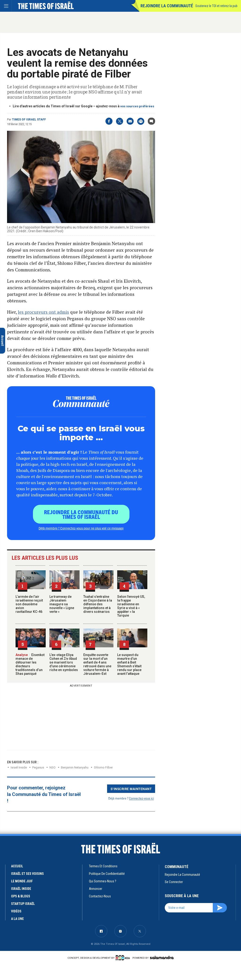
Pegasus (38, 767)
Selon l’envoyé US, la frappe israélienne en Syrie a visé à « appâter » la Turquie (131, 606)
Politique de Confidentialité (107, 874)
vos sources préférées (137, 106)
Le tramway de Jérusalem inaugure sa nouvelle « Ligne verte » (61, 604)
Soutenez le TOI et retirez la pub (216, 6)
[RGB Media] (124, 957)
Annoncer (95, 889)
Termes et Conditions (103, 866)
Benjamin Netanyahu (74, 767)
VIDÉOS (16, 911)
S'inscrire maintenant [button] (131, 789)
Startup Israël (23, 904)
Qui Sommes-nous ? (102, 881)
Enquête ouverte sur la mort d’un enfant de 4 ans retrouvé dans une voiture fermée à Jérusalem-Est (97, 664)
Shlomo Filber (103, 767)
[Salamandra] (161, 957)
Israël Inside (19, 767)
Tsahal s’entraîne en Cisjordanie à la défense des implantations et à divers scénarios (97, 604)
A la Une (17, 919)
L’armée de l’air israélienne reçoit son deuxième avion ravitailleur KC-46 (29, 604)
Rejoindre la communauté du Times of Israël (81, 514)
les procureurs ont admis (43, 312)
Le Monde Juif (22, 881)
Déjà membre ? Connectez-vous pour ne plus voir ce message (81, 528)
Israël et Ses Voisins (27, 874)
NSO (52, 767)
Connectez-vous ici (141, 798)
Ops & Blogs (20, 896)
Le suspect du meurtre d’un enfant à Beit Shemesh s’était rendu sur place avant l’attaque (129, 664)
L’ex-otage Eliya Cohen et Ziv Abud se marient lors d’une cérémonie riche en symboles (63, 662)
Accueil (17, 866)
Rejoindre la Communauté (167, 5)
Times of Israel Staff (29, 119)
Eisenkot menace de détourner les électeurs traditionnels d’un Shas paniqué (30, 664)
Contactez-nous (100, 896)
